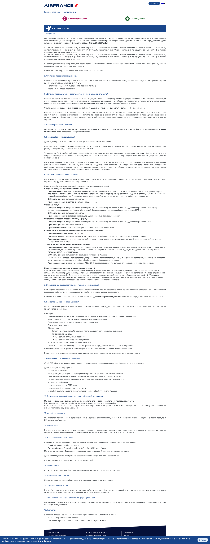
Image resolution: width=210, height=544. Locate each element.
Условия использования (57, 535)
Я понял (202, 540)
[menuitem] (162, 3)
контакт (126, 535)
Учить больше (44, 541)
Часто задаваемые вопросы (96, 535)
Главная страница (52, 12)
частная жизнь (69, 12)
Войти (155, 3)
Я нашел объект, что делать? (96, 533)
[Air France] (61, 5)
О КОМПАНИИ (53, 533)
